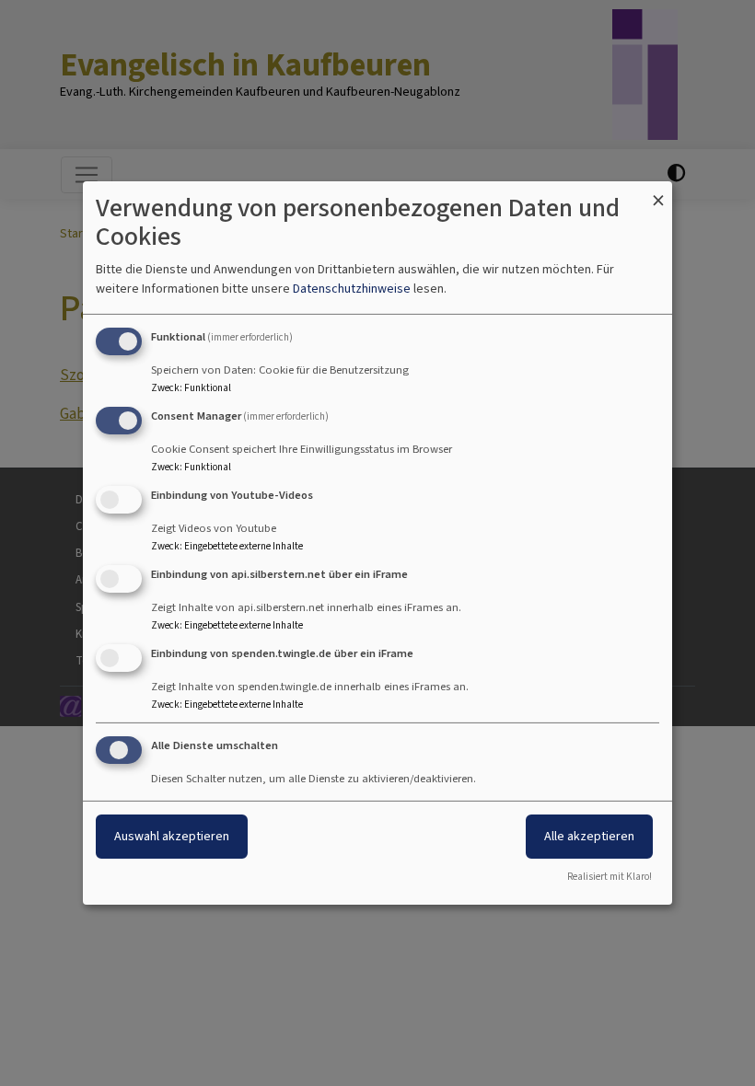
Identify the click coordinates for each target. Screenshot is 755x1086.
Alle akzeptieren (589, 836)
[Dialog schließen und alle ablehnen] (658, 192)
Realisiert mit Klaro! (609, 877)
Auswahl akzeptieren (171, 836)
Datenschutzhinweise (352, 288)
